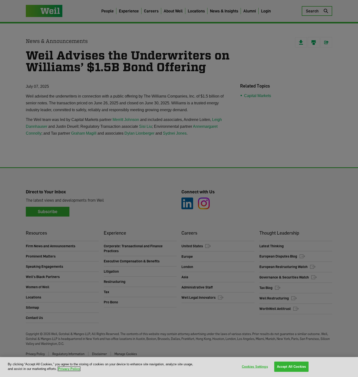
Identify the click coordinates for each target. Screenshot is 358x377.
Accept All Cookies (291, 366)
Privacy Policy (69, 369)
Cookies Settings (255, 366)
